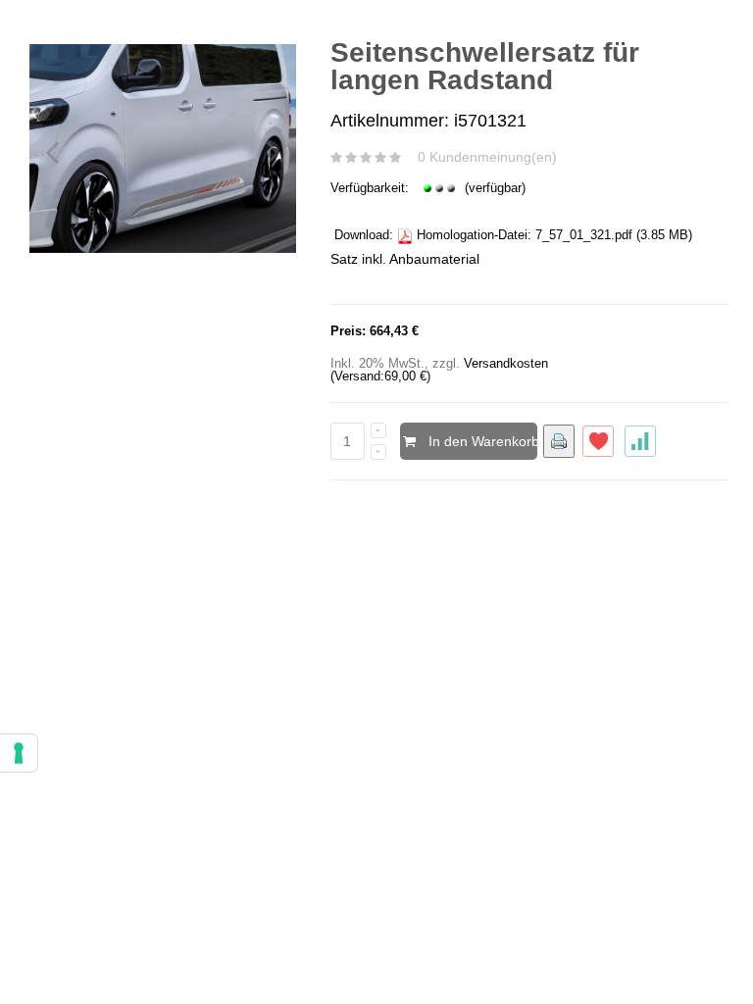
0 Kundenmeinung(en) (487, 157)
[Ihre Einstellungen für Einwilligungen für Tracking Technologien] (18, 753)
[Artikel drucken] (559, 441)
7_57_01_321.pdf (583, 234)
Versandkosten (506, 363)
